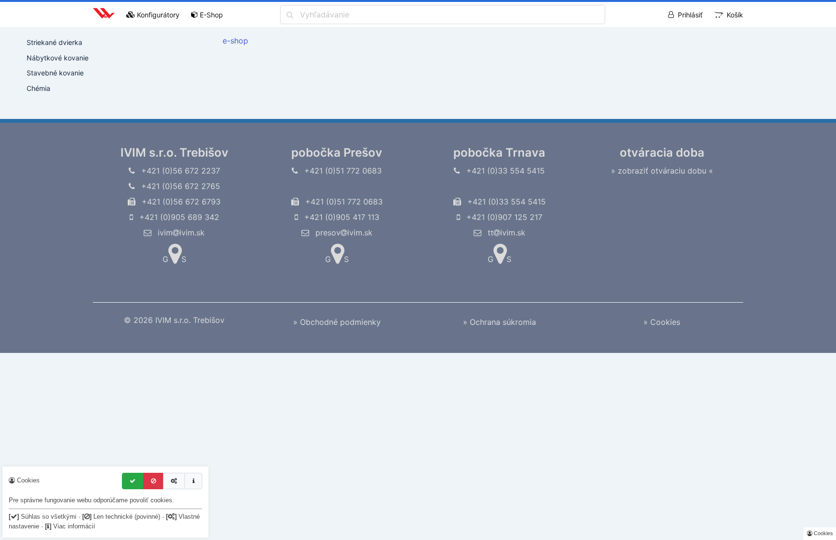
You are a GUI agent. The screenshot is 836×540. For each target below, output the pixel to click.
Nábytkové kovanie (58, 58)
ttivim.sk (505, 232)
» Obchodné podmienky (337, 322)
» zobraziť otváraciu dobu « (662, 170)
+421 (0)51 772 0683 (342, 170)
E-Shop (211, 15)
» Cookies (661, 322)
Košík (735, 15)
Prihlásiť (690, 15)
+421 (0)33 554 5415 (504, 170)
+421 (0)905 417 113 (340, 217)
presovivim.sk (343, 232)
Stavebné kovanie (55, 73)
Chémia (38, 88)
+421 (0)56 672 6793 (180, 201)
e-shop (235, 40)
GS (174, 259)
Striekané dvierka (54, 42)
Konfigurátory (158, 15)
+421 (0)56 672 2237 (179, 170)
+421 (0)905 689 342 (178, 217)
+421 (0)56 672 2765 (179, 186)
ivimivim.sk (180, 232)
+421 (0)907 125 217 (503, 217)
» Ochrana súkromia (499, 322)
